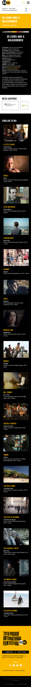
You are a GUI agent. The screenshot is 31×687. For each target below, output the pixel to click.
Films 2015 (12, 8)
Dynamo (12, 684)
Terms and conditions (20, 670)
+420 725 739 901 (21, 652)
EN (26, 11)
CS (26, 8)
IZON (25, 684)
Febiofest (4, 8)
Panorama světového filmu (13, 67)
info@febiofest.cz (9, 652)
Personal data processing (8, 670)
